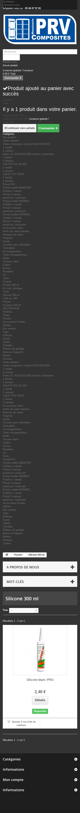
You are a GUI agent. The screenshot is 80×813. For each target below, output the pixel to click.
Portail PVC (9, 184)
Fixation (7, 281)
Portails (7, 318)
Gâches (7, 325)
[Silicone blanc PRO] (40, 650)
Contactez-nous (11, 5)
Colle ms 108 (10, 298)
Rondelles (8, 271)
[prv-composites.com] (40, 29)
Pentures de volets (13, 234)
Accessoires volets (13, 228)
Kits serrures (10, 328)
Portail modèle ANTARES (16, 214)
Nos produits (9, 137)
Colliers (7, 264)
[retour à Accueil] (6, 555)
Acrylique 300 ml (12, 305)
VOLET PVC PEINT (14, 174)
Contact (7, 543)
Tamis (6, 278)
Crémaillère (9, 248)
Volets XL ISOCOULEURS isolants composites (28, 154)
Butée (6, 258)
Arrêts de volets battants (16, 231)
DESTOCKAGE (11, 308)
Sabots (6, 342)
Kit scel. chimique (12, 288)
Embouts (7, 335)
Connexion (8, 1)
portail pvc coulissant (14, 197)
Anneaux (7, 358)
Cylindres (8, 345)
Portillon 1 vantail (12, 191)
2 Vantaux (8, 160)
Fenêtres (7, 311)
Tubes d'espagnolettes (15, 254)
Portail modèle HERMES (16, 201)
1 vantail (7, 147)
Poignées (8, 238)
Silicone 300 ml (11, 295)
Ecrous (6, 268)
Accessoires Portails (14, 321)
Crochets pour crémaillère (16, 244)
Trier (5, 610)
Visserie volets (11, 261)
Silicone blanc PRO (40, 680)
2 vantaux (8, 150)
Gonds (6, 241)
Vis (4, 274)
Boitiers (7, 355)
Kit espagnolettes (12, 251)
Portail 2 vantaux (12, 194)
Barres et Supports (13, 352)
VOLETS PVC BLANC (15, 164)
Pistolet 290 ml (11, 285)
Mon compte (13, 779)
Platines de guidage (13, 348)
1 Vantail (7, 157)
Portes (6, 315)
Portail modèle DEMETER (17, 187)
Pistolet (7, 301)
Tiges (6, 332)
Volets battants (11, 140)
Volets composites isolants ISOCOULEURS (26, 144)
